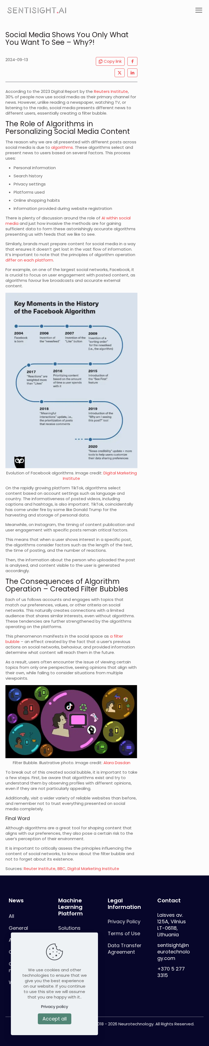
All (11, 916)
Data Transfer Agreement (125, 948)
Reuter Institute (40, 868)
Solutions (69, 928)
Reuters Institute (111, 91)
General (18, 928)
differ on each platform (29, 260)
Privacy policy (54, 1006)
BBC (61, 868)
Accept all (54, 1018)
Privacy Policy (124, 921)
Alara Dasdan (116, 762)
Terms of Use (124, 933)
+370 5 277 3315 (171, 972)
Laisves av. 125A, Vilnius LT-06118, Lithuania (172, 925)
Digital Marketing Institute (93, 868)
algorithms (62, 147)
